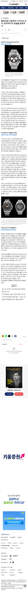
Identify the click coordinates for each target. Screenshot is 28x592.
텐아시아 (12, 572)
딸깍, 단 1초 (5, 291)
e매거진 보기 (19, 394)
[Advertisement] (14, 422)
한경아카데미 (4, 572)
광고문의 (15, 543)
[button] (25, 1)
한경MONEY (6, 18)
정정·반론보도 (4, 548)
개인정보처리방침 (5, 545)
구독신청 (9, 394)
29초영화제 (12, 575)
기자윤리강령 (14, 545)
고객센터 (11, 548)
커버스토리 (11, 7)
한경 (4, 537)
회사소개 (3, 543)
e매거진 (21, 1)
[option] (14, 12)
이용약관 (21, 543)
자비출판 (13, 1)
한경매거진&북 (4, 1)
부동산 (21, 7)
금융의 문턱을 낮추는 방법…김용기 (13, 299)
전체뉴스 (3, 7)
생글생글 (20, 572)
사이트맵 (18, 548)
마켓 (16, 7)
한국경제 (3, 570)
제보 (17, 1)
